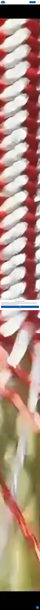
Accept (20, 306)
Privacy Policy (19, 308)
